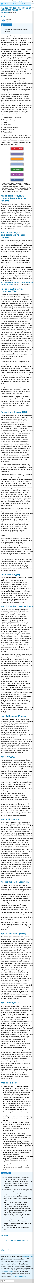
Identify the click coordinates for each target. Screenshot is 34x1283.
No (9, 1250)
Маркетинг (27, 3)
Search (2, 1281)
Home (8, 3)
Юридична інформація (7, 1271)
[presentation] (9, 183)
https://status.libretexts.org (19, 1276)
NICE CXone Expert (27, 1256)
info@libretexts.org (11, 1274)
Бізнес (17, 3)
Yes (4, 1250)
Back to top (4, 1235)
